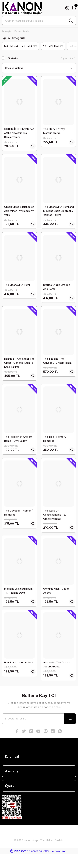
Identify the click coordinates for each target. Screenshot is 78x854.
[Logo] (22, 8)
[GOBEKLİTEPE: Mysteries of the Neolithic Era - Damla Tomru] (19, 102)
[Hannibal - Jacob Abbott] (19, 635)
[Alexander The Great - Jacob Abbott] (58, 635)
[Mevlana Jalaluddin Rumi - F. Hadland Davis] (19, 561)
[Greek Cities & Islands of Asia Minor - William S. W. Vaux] (19, 180)
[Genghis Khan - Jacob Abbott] (58, 561)
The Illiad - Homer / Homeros (54, 438)
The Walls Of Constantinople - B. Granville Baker (54, 514)
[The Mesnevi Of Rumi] (19, 258)
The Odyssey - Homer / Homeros (18, 512)
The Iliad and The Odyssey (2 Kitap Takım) (57, 360)
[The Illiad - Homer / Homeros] (58, 409)
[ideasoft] (18, 851)
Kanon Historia (21, 31)
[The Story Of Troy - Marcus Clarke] (58, 102)
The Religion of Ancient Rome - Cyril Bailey (18, 438)
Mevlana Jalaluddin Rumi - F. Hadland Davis (18, 590)
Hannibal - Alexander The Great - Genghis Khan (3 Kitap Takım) (19, 362)
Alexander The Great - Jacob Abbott (56, 664)
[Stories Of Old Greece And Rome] (58, 258)
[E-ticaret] (38, 851)
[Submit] (70, 718)
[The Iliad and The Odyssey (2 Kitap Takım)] (58, 332)
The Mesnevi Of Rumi (17, 284)
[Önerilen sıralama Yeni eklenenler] (39, 68)
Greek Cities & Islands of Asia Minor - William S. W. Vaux (19, 210)
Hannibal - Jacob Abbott (18, 662)
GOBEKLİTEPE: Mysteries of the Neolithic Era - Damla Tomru (19, 133)
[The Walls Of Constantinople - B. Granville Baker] (58, 483)
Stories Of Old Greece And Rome (56, 286)
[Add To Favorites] (33, 146)
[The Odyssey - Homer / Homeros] (19, 483)
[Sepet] (74, 8)
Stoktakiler (13, 58)
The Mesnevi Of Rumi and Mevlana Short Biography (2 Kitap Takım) (58, 210)
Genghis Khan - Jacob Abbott (56, 590)
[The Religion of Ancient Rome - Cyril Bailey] (19, 409)
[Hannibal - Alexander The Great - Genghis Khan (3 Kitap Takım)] (19, 332)
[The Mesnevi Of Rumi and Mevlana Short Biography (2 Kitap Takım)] (58, 180)
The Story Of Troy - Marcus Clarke (55, 131)
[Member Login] (67, 8)
